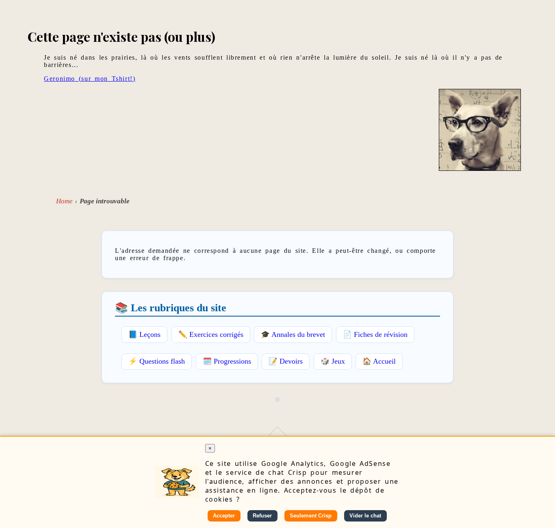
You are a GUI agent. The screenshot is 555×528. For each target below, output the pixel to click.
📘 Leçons (144, 334)
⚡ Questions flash (156, 361)
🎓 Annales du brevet (293, 334)
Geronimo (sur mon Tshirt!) (89, 78)
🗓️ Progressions (227, 361)
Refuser (262, 516)
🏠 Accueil (379, 361)
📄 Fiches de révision (375, 334)
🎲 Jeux (333, 361)
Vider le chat (365, 516)
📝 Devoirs (286, 361)
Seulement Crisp (311, 516)
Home (64, 201)
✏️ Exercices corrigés (210, 334)
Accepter (224, 516)
